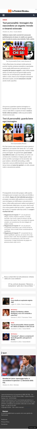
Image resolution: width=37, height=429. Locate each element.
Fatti (12, 298)
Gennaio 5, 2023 (16, 317)
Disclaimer (4, 424)
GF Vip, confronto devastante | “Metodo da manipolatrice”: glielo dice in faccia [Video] (20, 285)
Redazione (4, 419)
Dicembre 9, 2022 (16, 329)
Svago (5, 20)
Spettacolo (14, 309)
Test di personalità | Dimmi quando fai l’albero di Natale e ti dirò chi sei (22, 325)
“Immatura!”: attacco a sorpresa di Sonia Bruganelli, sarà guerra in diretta (22, 337)
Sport (4, 374)
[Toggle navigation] (3, 15)
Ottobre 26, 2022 (8, 32)
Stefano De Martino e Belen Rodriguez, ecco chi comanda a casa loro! (21, 313)
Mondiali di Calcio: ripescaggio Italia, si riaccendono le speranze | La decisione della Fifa (18, 381)
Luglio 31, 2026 (15, 304)
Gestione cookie (32, 427)
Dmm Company (26, 304)
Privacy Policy (5, 422)
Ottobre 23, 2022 (8, 385)
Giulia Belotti (18, 32)
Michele (16, 385)
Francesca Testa (27, 317)
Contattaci (28, 407)
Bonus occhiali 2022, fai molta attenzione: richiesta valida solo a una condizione (19, 277)
